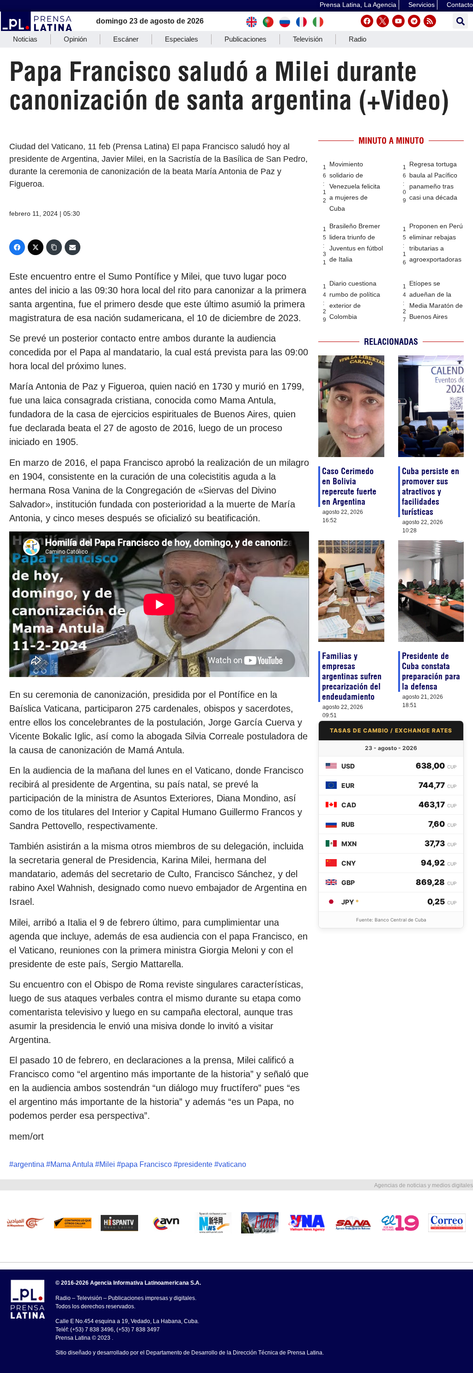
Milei (107, 1164)
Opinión (75, 39)
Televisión (307, 39)
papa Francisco (146, 1164)
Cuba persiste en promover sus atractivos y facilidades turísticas (430, 491)
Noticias (25, 39)
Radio (357, 39)
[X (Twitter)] (35, 247)
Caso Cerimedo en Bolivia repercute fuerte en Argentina (349, 486)
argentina (28, 1164)
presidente (195, 1164)
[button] (460, 21)
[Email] (72, 247)
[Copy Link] (54, 247)
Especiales (181, 39)
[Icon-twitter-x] (382, 21)
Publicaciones (245, 39)
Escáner (126, 39)
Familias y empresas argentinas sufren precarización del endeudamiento (352, 676)
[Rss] (430, 21)
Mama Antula (71, 1164)
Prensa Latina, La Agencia (358, 4)
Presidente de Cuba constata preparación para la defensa (431, 671)
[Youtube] (398, 21)
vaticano (232, 1164)
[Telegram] (414, 21)
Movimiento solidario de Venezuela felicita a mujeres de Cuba (354, 186)
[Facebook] (367, 21)
